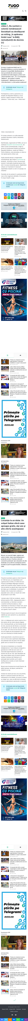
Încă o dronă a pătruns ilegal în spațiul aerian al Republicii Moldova (7, 268)
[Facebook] (5, 194)
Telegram (19, 87)
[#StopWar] (13, 6)
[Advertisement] (14, 337)
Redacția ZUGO (6, 46)
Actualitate (4, 23)
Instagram (9, 89)
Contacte (24, 1009)
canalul (15, 185)
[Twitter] (8, 194)
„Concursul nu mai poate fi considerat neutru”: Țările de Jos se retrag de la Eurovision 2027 (18, 385)
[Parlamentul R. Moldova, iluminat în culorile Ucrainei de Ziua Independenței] (7, 241)
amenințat (21, 159)
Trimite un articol (14, 1011)
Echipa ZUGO (12, 1009)
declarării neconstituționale (14, 144)
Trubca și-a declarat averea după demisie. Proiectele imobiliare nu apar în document (18, 361)
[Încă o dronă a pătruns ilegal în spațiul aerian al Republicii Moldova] (7, 261)
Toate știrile (14, 216)
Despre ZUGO (5, 1009)
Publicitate (18, 1009)
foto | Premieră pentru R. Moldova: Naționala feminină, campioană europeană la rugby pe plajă (14, 221)
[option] (13, 6)
